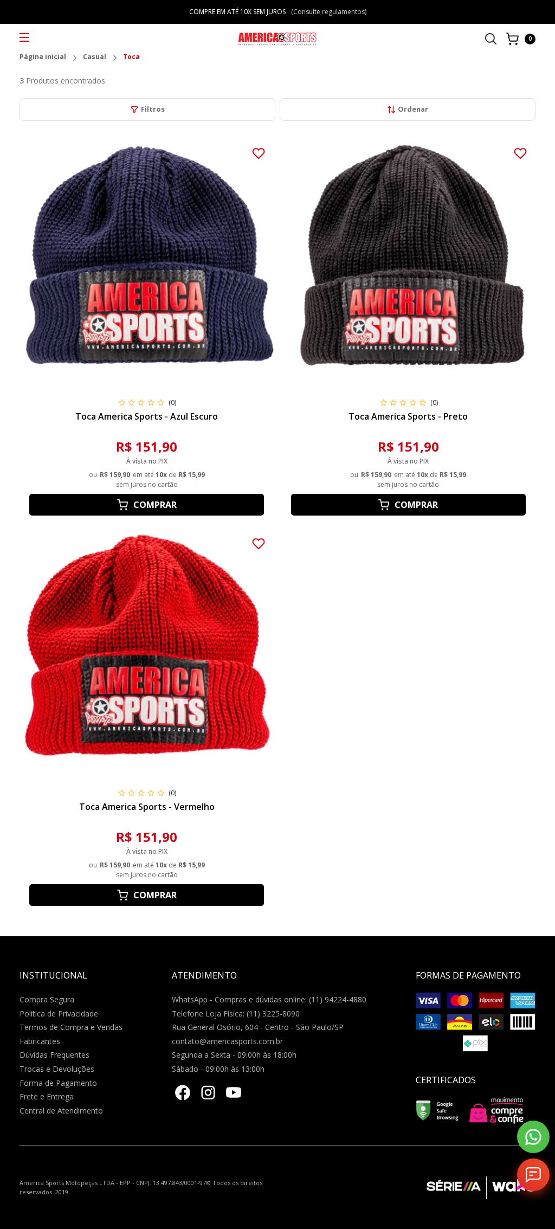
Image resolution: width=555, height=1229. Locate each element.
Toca (131, 57)
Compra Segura (47, 999)
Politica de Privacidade (59, 1013)
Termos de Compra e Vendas (71, 1027)
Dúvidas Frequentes (54, 1055)
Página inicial (43, 57)
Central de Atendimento (61, 1110)
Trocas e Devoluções (57, 1069)
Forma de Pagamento (58, 1083)
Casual (94, 57)
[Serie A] (456, 1188)
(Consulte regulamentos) (328, 11)
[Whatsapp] (533, 1137)
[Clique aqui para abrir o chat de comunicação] (533, 1175)
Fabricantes (40, 1041)
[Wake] (510, 1187)
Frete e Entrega (47, 1096)
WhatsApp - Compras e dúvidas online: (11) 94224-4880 (269, 999)
